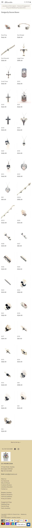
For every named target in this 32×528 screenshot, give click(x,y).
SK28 (2, 243)
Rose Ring (4, 35)
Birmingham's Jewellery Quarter (13, 517)
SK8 (18, 382)
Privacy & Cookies (6, 498)
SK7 (2, 406)
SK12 (2, 382)
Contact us (4, 489)
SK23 (2, 290)
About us (3, 479)
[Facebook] (15, 449)
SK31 (18, 104)
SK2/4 (19, 197)
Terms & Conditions (6, 496)
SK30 (2, 128)
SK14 (18, 359)
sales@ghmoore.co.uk (11, 474)
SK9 (2, 197)
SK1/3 (2, 220)
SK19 (18, 151)
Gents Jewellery (5, 508)
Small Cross (4, 81)
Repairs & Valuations (6, 494)
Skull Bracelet (5, 58)
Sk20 (2, 151)
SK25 (18, 267)
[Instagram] (18, 449)
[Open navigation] (2, 2)
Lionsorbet (3, 516)
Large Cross (20, 58)
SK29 (18, 220)
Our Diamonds (5, 481)
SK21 (2, 313)
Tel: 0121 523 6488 (7, 449)
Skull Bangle (20, 35)
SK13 (2, 174)
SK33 (18, 81)
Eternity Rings (5, 506)
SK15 (2, 359)
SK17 (2, 336)
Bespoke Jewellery (6, 492)
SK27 (18, 243)
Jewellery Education (6, 487)
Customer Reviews (6, 485)
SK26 (2, 267)
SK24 (18, 128)
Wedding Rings (5, 504)
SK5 (2, 429)
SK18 (18, 313)
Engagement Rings (6, 502)
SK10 (18, 174)
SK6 (18, 406)
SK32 (2, 104)
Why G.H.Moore (5, 483)
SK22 (18, 290)
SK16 (18, 336)
